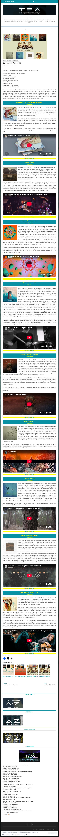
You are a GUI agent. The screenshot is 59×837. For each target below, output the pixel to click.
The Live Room (11, 799)
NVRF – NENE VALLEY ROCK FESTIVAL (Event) (22, 801)
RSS (8, 814)
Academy (13, 806)
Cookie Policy (27, 834)
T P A (29, 17)
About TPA (35, 829)
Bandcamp (31, 158)
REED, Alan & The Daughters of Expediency (21, 771)
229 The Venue (12, 786)
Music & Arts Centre (17, 776)
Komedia (9, 793)
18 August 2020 (14, 65)
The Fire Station (15, 770)
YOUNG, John (14, 774)
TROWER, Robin (15, 768)
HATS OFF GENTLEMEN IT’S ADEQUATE (21, 788)
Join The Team (41, 829)
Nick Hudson (6, 65)
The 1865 (14, 773)
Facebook (27, 158)
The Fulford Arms (11, 796)
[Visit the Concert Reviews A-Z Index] (13, 733)
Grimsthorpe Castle (13, 802)
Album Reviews (15, 60)
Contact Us (49, 829)
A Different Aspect (7, 60)
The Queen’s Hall (14, 779)
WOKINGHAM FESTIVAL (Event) (19, 765)
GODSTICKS (14, 807)
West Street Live (14, 812)
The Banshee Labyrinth (15, 809)
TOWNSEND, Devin (15, 781)
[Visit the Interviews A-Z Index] (13, 716)
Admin (54, 829)
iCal (9, 814)
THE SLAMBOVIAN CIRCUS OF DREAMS (21, 797)
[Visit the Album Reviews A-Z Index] (13, 699)
